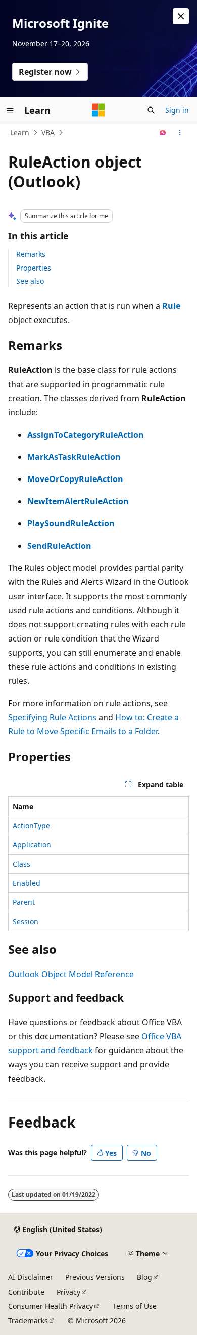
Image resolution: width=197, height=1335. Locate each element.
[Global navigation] (10, 110)
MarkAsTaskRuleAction (74, 456)
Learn (19, 132)
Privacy (68, 1292)
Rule (171, 305)
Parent (24, 902)
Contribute (26, 1292)
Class (21, 864)
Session (25, 921)
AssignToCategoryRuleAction (85, 434)
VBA (48, 132)
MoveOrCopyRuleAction (75, 479)
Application (32, 844)
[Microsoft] (98, 110)
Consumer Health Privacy (50, 1306)
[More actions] (180, 133)
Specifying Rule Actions (52, 717)
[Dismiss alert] (181, 16)
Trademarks (28, 1320)
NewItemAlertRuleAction (78, 501)
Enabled (26, 883)
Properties (33, 268)
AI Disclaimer (30, 1277)
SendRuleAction (59, 545)
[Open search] (151, 110)
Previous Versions (95, 1277)
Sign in (177, 110)
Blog (144, 1277)
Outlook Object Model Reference (71, 974)
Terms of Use (135, 1306)
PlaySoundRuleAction (71, 523)
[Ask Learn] (163, 133)
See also (30, 281)
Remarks (30, 254)
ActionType (31, 825)
